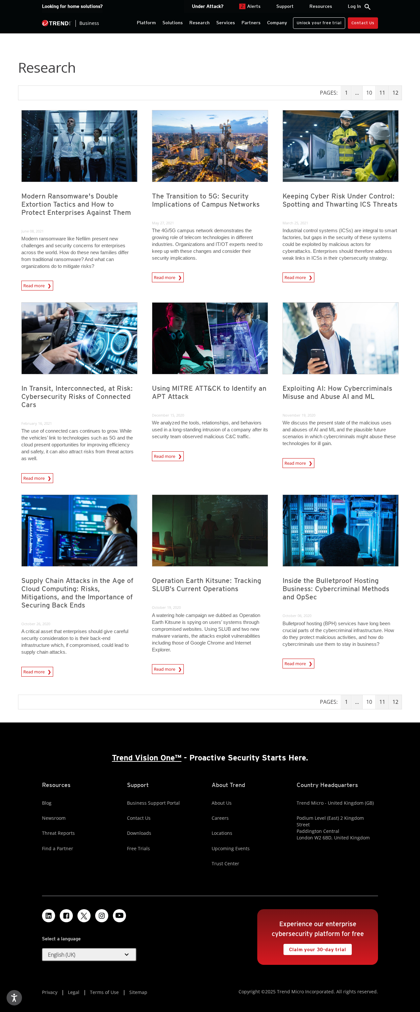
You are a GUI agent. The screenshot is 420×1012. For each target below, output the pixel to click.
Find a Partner (57, 848)
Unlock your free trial (317, 21)
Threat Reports (58, 833)
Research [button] (199, 22)
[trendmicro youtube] (119, 915)
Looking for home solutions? (72, 6)
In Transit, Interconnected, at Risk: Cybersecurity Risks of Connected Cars (77, 396)
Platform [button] (146, 22)
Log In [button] (354, 6)
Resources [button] (320, 6)
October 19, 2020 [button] (166, 607)
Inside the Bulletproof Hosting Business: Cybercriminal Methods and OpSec (336, 588)
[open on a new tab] (84, 915)
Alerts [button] (251, 6)
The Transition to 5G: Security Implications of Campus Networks (206, 200)
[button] (89, 954)
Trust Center (225, 863)
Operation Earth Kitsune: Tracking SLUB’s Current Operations (206, 584)
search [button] (367, 7)
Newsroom (54, 818)
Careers (220, 818)
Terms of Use (104, 992)
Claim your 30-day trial (315, 948)
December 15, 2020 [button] (168, 415)
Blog (47, 803)
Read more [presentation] (34, 285)
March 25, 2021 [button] (295, 222)
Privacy (49, 992)
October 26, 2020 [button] (35, 623)
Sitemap (138, 992)
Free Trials (138, 848)
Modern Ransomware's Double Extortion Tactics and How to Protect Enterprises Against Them (76, 204)
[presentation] (79, 146)
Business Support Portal (153, 803)
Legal (73, 992)
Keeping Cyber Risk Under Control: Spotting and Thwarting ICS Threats (340, 200)
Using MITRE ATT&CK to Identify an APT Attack (209, 392)
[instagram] (101, 915)
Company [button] (277, 22)
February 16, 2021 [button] (36, 423)
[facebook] (66, 915)
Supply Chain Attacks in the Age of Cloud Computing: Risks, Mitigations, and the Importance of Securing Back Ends (77, 592)
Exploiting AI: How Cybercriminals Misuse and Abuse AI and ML (337, 392)
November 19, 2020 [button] (299, 415)
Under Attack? (207, 6)
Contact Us (362, 22)
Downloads (139, 833)
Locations (222, 833)
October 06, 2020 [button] (297, 615)
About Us (222, 803)
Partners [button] (251, 22)
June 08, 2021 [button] (32, 231)
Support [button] (285, 6)
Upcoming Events (231, 848)
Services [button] (225, 22)
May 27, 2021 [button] (163, 222)
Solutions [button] (172, 22)
